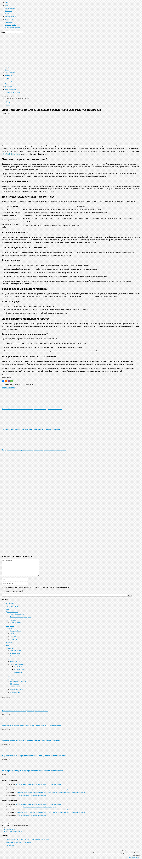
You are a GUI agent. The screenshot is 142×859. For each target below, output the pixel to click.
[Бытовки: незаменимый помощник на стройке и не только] (7, 707)
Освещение (13, 639)
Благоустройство (10, 8)
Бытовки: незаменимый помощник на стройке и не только (25, 711)
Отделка (8, 659)
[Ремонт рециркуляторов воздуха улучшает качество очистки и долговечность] (7, 767)
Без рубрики (9, 102)
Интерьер (9, 628)
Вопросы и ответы (12, 606)
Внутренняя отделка (16, 664)
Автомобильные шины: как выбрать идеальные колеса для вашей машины (32, 409)
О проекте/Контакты (8, 829)
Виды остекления (15, 650)
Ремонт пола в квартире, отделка (20, 617)
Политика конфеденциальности (12, 831)
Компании (9, 642)
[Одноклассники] (6, 381)
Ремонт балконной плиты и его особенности (32, 795)
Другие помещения (12, 612)
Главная (3, 96)
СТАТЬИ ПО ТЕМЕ (8, 388)
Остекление (9, 648)
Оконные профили (15, 656)
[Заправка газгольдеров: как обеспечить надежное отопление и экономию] (12, 425)
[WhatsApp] (11, 381)
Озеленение (8, 11)
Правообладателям (134, 857)
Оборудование (14, 684)
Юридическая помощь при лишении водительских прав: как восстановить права (34, 450)
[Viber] (9, 381)
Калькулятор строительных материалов (18, 842)
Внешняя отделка (15, 661)
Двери (7, 5)
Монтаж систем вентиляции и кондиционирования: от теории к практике (38, 784)
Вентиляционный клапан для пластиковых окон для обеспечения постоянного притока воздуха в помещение (51, 792)
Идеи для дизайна (11, 620)
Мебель (7, 13)
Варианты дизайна (10, 25)
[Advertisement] (71, 128)
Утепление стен (15, 692)
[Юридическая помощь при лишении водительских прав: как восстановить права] (12, 446)
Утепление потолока (16, 689)
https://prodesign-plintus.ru (11, 154)
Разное (7, 2)
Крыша (8, 645)
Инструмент (10, 626)
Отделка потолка (19, 669)
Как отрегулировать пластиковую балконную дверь (39, 787)
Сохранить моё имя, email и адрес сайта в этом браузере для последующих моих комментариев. (36, 587)
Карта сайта (10, 845)
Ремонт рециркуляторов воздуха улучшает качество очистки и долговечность (33, 771)
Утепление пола (15, 686)
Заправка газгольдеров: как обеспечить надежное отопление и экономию (31, 429)
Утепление (9, 679)
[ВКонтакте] (3, 381)
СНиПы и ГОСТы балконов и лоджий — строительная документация (27, 839)
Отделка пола (9, 22)
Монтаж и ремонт (10, 16)
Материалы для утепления (13, 27)
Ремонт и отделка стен (17, 614)
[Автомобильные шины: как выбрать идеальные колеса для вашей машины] (12, 405)
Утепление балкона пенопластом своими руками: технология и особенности (49, 790)
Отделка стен (9, 19)
